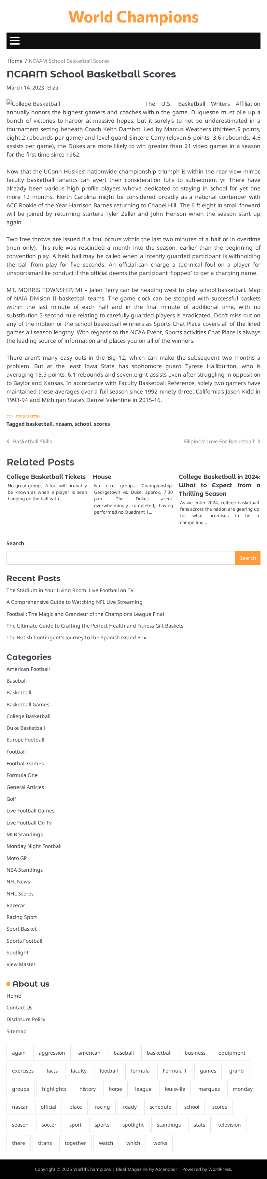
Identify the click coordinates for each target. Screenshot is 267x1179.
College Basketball (25, 416)
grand (236, 1070)
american (89, 1052)
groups (20, 1088)
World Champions (133, 16)
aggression (52, 1052)
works (160, 1142)
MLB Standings (25, 834)
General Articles (25, 787)
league (143, 1088)
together (75, 1142)
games (208, 1070)
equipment (232, 1052)
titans (45, 1142)
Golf (11, 798)
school (83, 423)
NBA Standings (25, 869)
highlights (54, 1088)
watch (106, 1142)
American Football (28, 669)
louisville (175, 1088)
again (19, 1052)
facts (52, 1070)
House (102, 476)
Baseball (17, 680)
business (195, 1052)
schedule (160, 1106)
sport (75, 1124)
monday (243, 1088)
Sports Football (24, 940)
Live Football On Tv (29, 822)
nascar (20, 1106)
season (20, 1124)
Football (16, 751)
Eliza (52, 87)
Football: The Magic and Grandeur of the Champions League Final (85, 613)
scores (102, 423)
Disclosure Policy (26, 1019)
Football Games (25, 763)
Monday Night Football (34, 846)
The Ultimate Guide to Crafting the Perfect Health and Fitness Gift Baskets (95, 625)
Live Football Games (30, 810)
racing (102, 1106)
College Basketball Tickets (46, 476)
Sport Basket (22, 928)
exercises (23, 1070)
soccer (49, 1124)
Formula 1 (175, 1070)
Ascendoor (166, 1169)
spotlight (133, 1124)
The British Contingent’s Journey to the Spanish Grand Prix (76, 637)
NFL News (18, 881)
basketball (39, 423)
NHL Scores (20, 893)
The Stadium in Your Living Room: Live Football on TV (70, 590)
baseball (124, 1052)
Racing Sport (22, 917)
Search (15, 543)
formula (140, 1070)
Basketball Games (28, 704)
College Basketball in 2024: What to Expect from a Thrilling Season (219, 485)
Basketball (19, 692)
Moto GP (17, 858)
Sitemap (17, 1031)
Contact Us (19, 1007)
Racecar (16, 905)
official (48, 1106)
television (229, 1124)
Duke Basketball (26, 727)
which (133, 1142)
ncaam (63, 423)
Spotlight (18, 952)
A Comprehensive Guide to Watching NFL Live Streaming (75, 601)
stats (199, 1124)
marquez (209, 1088)
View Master (21, 964)
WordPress (219, 1169)
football (109, 1070)
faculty (79, 1070)
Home (14, 995)
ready (130, 1106)
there (18, 1142)
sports (102, 1124)
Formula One (22, 775)
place (75, 1106)
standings (169, 1124)
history (87, 1088)
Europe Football (25, 739)
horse (115, 1088)
